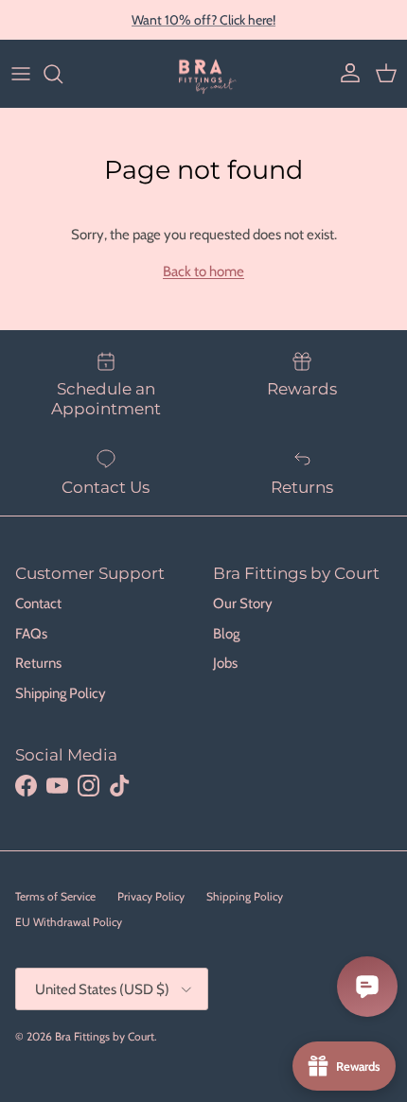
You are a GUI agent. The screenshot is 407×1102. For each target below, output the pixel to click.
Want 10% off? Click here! (203, 19)
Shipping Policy (60, 693)
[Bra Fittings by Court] (204, 73)
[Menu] (21, 74)
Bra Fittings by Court (104, 1036)
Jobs (225, 663)
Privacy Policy (151, 896)
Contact (38, 603)
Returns (38, 663)
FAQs (31, 633)
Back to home (203, 271)
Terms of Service (55, 896)
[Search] (62, 74)
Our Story (243, 603)
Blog (226, 633)
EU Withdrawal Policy (68, 922)
